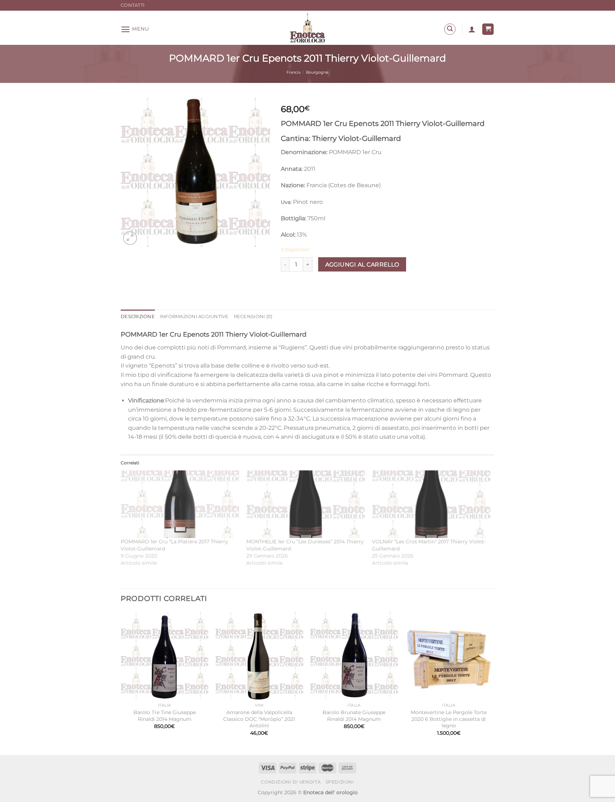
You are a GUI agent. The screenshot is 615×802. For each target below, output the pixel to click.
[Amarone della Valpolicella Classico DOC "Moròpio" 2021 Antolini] (259, 656)
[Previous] (121, 682)
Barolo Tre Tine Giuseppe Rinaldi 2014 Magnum (164, 715)
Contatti (132, 5)
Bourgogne (317, 72)
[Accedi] (471, 29)
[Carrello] (488, 29)
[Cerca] (450, 29)
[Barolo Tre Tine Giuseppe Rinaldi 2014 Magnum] (165, 656)
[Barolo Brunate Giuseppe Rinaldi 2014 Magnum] (354, 656)
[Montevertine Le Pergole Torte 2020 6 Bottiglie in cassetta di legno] (449, 656)
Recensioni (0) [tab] (253, 316)
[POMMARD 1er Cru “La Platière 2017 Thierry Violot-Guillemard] (180, 504)
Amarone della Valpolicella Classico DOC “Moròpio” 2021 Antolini (259, 719)
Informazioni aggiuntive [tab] (194, 316)
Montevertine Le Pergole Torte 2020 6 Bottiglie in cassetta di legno (449, 719)
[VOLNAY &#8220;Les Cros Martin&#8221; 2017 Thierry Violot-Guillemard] (431, 504)
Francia (293, 72)
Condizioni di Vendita (291, 782)
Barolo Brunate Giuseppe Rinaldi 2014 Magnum (353, 715)
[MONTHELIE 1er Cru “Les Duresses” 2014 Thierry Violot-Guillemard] (305, 504)
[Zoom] (130, 238)
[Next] (492, 682)
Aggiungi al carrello (362, 264)
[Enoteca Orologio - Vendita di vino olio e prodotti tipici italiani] (307, 28)
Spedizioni (340, 782)
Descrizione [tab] (138, 316)
